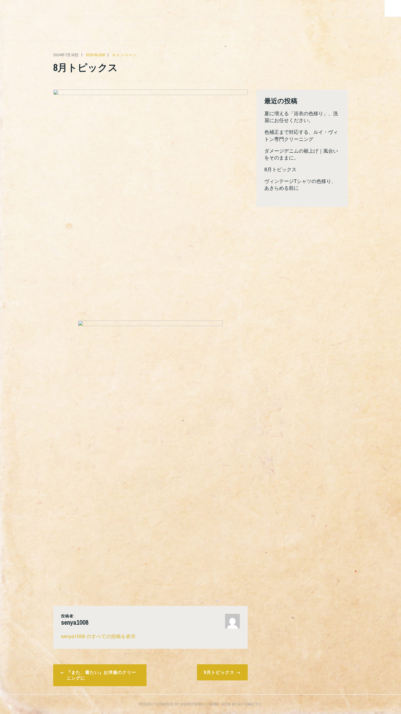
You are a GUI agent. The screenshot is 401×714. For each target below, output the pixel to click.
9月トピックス (219, 672)
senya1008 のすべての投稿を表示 (98, 635)
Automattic (250, 704)
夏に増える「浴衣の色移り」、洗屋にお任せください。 (301, 116)
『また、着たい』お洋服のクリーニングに (101, 675)
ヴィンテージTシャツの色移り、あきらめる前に (300, 184)
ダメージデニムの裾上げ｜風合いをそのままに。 (301, 154)
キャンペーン (124, 54)
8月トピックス (280, 169)
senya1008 (95, 54)
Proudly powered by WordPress (171, 704)
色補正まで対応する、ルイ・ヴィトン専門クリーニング (301, 135)
